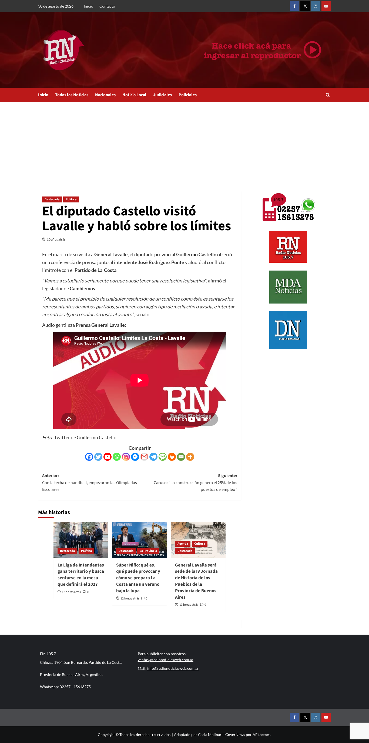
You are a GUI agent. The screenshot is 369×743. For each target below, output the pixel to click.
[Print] (172, 457)
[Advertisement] (184, 142)
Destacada (52, 199)
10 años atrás (56, 239)
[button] (327, 95)
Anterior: (89, 482)
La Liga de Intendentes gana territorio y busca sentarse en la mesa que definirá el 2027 (81, 575)
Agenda (182, 543)
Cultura (199, 543)
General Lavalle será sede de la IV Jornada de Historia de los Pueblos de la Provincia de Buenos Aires (196, 581)
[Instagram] (126, 457)
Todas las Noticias (71, 95)
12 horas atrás (71, 592)
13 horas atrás (188, 604)
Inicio (88, 6)
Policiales (188, 95)
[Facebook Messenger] (135, 457)
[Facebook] (89, 457)
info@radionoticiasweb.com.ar (173, 668)
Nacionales (105, 95)
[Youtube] (107, 457)
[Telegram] (153, 457)
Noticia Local (134, 95)
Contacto (107, 6)
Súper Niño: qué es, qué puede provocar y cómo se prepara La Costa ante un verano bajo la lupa (138, 578)
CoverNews (235, 734)
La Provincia (148, 551)
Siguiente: (195, 482)
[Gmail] (144, 457)
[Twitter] (98, 457)
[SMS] (163, 457)
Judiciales (162, 95)
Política (71, 199)
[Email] (181, 457)
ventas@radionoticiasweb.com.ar (165, 659)
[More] (190, 457)
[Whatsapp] (117, 457)
